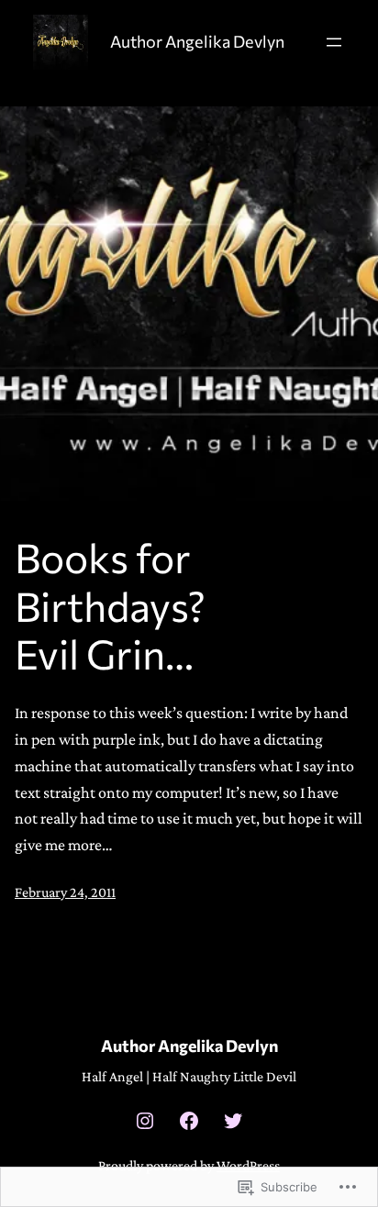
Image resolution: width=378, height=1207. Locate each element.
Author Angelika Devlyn (197, 41)
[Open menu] (334, 42)
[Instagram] (145, 1121)
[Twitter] (233, 1121)
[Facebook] (189, 1121)
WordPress (248, 1165)
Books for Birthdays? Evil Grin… (110, 605)
